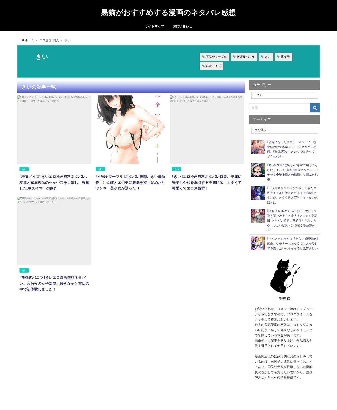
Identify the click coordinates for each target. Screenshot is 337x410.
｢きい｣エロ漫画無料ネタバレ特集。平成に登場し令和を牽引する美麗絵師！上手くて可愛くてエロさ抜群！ (207, 182)
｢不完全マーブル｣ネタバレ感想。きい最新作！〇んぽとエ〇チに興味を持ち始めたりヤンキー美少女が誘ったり (130, 182)
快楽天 (285, 56)
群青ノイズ (213, 65)
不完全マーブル (216, 56)
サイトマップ (154, 26)
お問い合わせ (182, 26)
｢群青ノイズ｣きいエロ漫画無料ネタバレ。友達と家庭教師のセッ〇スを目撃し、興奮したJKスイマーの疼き (54, 182)
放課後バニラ (246, 56)
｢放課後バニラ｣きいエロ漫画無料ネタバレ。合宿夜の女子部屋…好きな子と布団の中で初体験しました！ (54, 283)
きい (268, 56)
